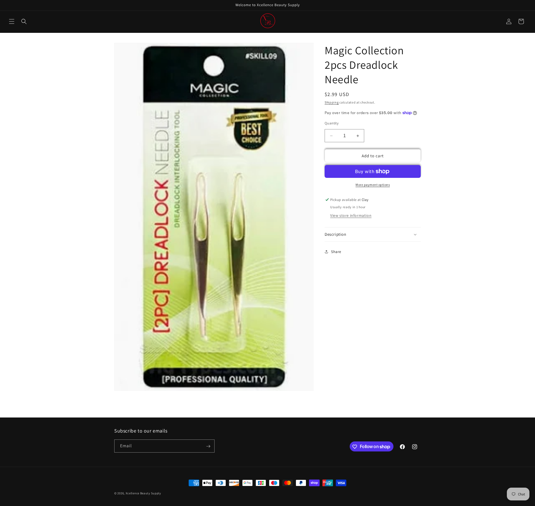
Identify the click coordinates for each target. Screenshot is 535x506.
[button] (12, 21)
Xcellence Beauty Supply (143, 493)
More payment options (373, 185)
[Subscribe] (208, 446)
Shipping (332, 102)
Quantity (332, 123)
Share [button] (336, 251)
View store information (350, 215)
